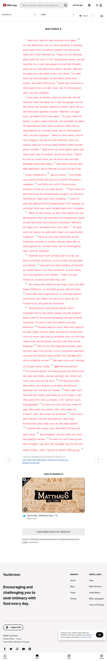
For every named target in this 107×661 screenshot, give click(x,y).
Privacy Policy (8, 639)
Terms (18, 639)
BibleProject (32, 518)
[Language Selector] (89, 5)
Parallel (85, 16)
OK (99, 635)
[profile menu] (99, 5)
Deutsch (25, 539)
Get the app (77, 5)
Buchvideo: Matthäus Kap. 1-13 (45, 515)
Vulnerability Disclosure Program (16, 642)
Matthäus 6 (6, 14)
